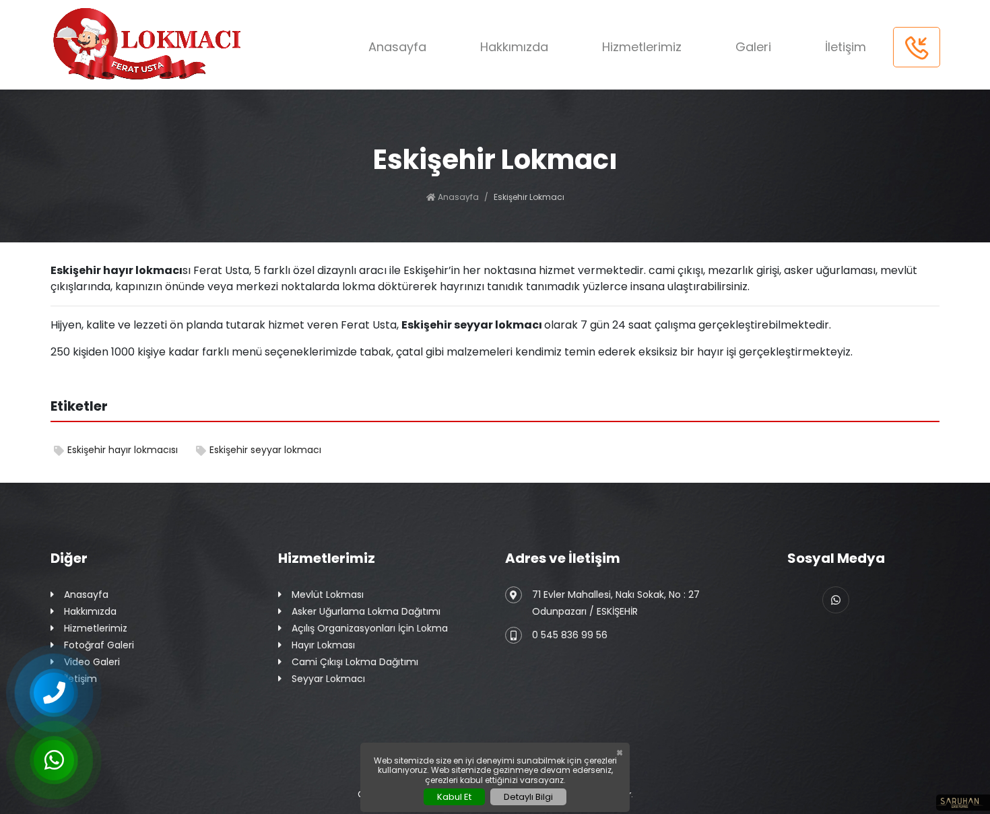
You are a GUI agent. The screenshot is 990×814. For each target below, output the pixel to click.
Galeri (753, 46)
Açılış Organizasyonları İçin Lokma (370, 628)
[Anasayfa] (153, 45)
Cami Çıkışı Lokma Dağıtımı (355, 662)
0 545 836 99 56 (569, 635)
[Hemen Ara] (916, 47)
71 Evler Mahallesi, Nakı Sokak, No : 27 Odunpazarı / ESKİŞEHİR (616, 603)
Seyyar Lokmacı (328, 678)
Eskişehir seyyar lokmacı (265, 449)
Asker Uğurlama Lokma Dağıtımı (366, 611)
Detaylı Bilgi (528, 796)
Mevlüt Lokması (328, 594)
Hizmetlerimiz (642, 46)
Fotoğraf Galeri (99, 645)
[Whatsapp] (835, 599)
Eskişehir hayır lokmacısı (122, 449)
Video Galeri (92, 662)
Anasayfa (397, 46)
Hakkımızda (514, 46)
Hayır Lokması (323, 645)
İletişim (845, 46)
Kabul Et (454, 796)
